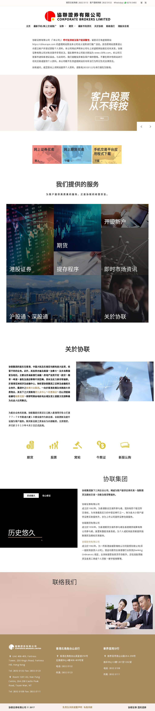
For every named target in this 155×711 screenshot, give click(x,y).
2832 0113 (83, 2)
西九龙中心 (40, 392)
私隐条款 (88, 707)
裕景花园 (19, 396)
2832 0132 (107, 2)
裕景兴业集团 (32, 387)
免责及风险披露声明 (72, 707)
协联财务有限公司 (91, 541)
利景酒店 (52, 392)
